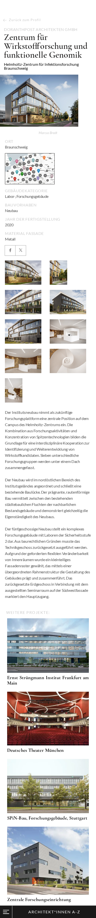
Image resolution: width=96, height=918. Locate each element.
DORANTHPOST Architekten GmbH (41, 29)
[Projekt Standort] (29, 168)
